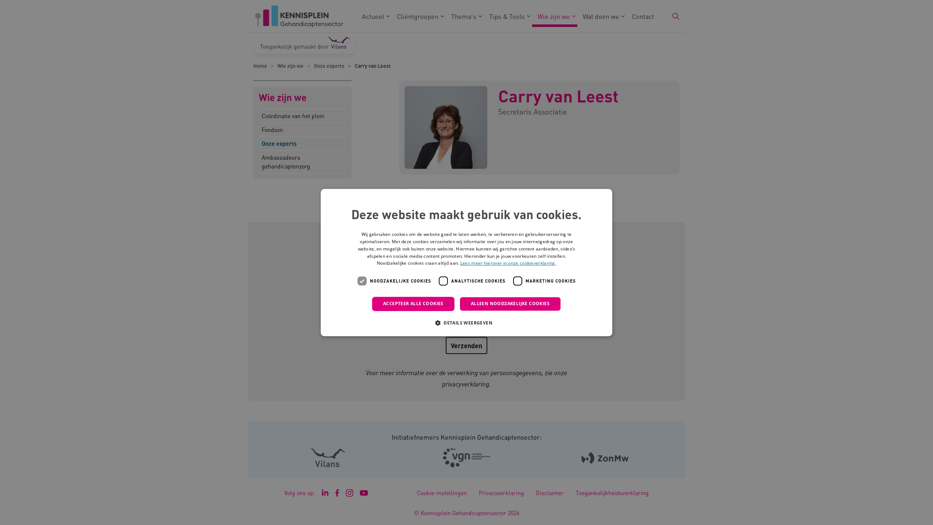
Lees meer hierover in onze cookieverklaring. (508, 263)
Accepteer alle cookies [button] (413, 303)
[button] (466, 322)
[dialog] (466, 262)
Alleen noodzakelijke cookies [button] (510, 303)
